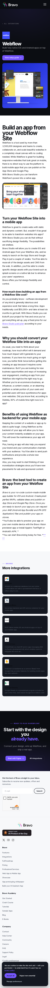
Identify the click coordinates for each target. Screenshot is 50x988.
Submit (39, 791)
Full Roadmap (7, 861)
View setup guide (12, 58)
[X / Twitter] (3, 840)
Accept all (10, 976)
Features (5, 852)
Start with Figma (14, 758)
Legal (4, 956)
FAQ (4, 948)
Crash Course (7, 902)
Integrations (7, 857)
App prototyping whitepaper (13, 882)
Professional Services (10, 869)
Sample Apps (7, 911)
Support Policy (7, 952)
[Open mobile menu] (45, 4)
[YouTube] (8, 840)
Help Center (7, 936)
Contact (5, 931)
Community (7, 940)
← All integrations (10, 24)
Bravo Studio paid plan (13, 323)
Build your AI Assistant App (12, 886)
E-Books (5, 919)
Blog (4, 915)
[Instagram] (13, 840)
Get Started (7, 898)
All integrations (36, 758)
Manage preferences (14, 981)
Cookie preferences (10, 960)
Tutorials (5, 907)
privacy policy (9, 970)
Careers (5, 944)
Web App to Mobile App (11, 873)
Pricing (4, 865)
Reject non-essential (27, 976)
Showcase (6, 877)
